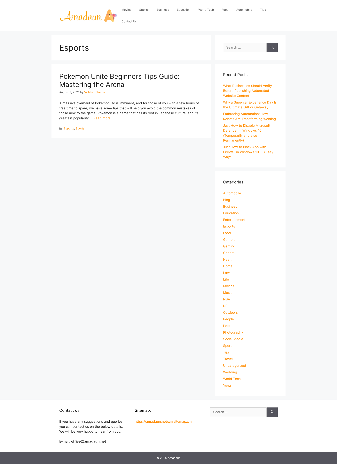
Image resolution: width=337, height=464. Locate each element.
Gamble (229, 240)
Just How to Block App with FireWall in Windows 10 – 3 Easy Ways (248, 152)
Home (227, 266)
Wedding (230, 372)
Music (227, 293)
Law (226, 273)
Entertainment (234, 220)
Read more (102, 118)
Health (228, 259)
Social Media (233, 339)
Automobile (244, 10)
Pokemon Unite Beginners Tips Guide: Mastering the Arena (119, 80)
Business (162, 10)
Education (184, 10)
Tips (263, 10)
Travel (228, 359)
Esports (69, 128)
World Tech (206, 10)
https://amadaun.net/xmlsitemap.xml (163, 421)
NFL (226, 306)
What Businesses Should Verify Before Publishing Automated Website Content (247, 91)
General (229, 253)
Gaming (229, 246)
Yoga (227, 385)
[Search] (272, 47)
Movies (126, 10)
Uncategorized (234, 365)
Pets (226, 326)
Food (225, 10)
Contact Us (129, 21)
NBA (226, 299)
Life (226, 279)
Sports (144, 10)
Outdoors (230, 312)
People (228, 319)
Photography (233, 332)
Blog (226, 200)
